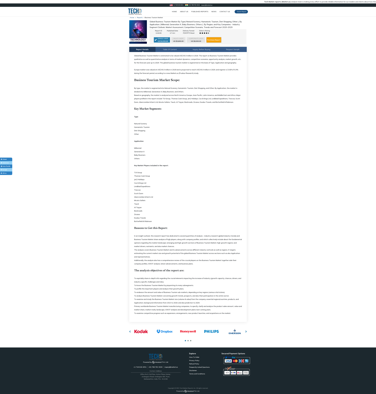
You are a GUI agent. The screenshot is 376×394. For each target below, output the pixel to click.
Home (132, 17)
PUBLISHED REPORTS (199, 12)
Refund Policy (194, 364)
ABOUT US (184, 12)
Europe (5, 170)
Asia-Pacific (6, 166)
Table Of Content (170, 49)
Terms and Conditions (197, 374)
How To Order (194, 357)
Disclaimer (193, 370)
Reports (140, 17)
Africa (4, 173)
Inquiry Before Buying (201, 49)
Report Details (142, 49)
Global (5, 159)
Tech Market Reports (186, 388)
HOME (174, 12)
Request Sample (233, 49)
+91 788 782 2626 (155, 367)
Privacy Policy (194, 360)
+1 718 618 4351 (140, 367)
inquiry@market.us (171, 367)
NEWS (213, 12)
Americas (6, 163)
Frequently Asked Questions (199, 367)
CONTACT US (225, 12)
